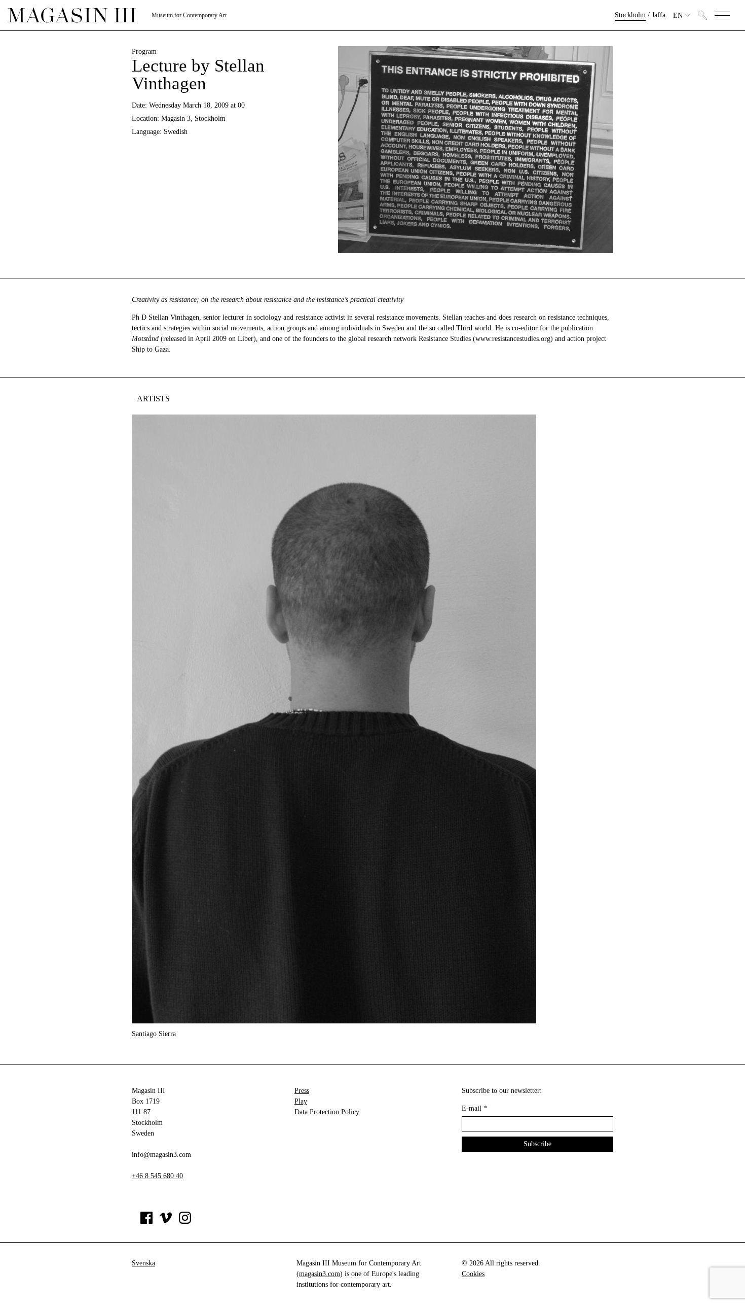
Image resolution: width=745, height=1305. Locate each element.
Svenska (143, 1263)
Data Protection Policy (326, 1112)
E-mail (474, 1108)
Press (301, 1090)
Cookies (473, 1274)
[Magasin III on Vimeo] (166, 1221)
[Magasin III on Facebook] (146, 1221)
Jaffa (658, 15)
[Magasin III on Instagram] (185, 1221)
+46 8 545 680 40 (157, 1176)
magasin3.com (319, 1274)
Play (300, 1101)
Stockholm (630, 15)
